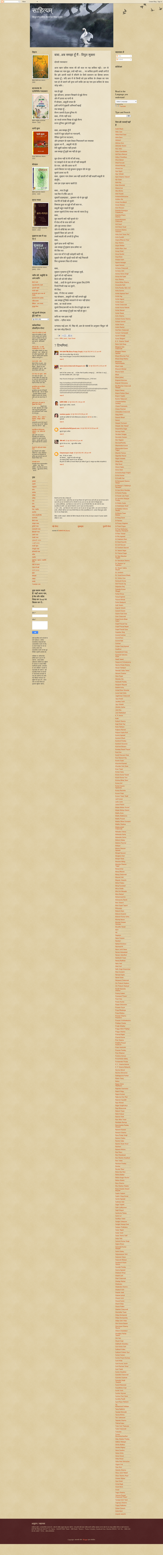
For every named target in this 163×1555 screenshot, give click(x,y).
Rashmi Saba (119, 1141)
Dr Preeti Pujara (120, 526)
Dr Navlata (118, 520)
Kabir (117, 718)
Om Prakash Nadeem (122, 983)
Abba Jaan (118, 132)
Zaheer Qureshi (120, 1508)
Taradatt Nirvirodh (121, 1412)
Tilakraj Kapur (119, 1423)
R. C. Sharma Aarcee (122, 1064)
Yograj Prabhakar (120, 1505)
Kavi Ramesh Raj (121, 758)
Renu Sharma (119, 1183)
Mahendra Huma (120, 834)
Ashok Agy (118, 296)
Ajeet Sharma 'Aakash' (122, 177)
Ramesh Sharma (120, 1132)
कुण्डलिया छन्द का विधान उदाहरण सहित (38, 387)
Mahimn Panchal (120, 843)
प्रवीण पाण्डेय (63, 402)
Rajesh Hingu (119, 1091)
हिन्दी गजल (35, 520)
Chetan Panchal (120, 409)
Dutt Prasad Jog (120, 584)
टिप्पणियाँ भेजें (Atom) (64, 531)
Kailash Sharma (120, 721)
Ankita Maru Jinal (121, 248)
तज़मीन (34, 557)
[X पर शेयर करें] (67, 336)
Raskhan (118, 1146)
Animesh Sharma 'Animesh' (120, 230)
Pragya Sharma (120, 1032)
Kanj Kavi (118, 752)
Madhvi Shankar (120, 824)
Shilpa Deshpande (121, 1315)
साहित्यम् (42, 10)
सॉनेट (33, 554)
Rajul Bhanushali (120, 1108)
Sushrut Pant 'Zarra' (121, 1396)
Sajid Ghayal (119, 1210)
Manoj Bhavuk (120, 871)
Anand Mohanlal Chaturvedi (120, 220)
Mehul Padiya (119, 883)
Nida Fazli (118, 966)
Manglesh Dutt (120, 856)
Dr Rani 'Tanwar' (120, 533)
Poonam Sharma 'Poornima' (120, 1016)
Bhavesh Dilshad (120, 369)
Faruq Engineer (120, 597)
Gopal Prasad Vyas (121, 629)
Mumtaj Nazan (120, 919)
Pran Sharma (119, 1040)
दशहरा (33, 578)
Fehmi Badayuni (120, 602)
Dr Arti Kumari (119, 475)
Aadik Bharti (119, 129)
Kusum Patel (119, 793)
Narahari (118, 941)
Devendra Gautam (121, 437)
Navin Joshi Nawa (121, 949)
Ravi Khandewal (120, 1155)
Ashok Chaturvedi (121, 305)
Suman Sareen (120, 1355)
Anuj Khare (118, 257)
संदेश (119, 56)
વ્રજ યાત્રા (35, 570)
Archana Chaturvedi (121, 268)
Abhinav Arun (119, 143)
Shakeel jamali (120, 1295)
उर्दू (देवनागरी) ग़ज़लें (37, 285)
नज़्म (33, 501)
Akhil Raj (118, 182)
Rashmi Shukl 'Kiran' (122, 1144)
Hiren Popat (119, 676)
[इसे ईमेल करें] (63, 336)
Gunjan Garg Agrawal (122, 646)
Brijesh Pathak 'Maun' (122, 393)
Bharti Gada (119, 366)
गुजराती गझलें (35, 288)
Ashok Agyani (119, 299)
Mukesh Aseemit (120, 914)
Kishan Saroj (119, 772)
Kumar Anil (118, 783)
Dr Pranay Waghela (121, 523)
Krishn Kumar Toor (121, 777)
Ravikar (117, 1166)
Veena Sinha (119, 1453)
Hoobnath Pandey (121, 682)
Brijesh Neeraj (119, 390)
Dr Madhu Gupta (120, 503)
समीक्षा (33, 495)
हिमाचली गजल (36, 532)
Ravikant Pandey (120, 1163)
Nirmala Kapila (120, 975)
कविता (61, 338)
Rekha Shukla (119, 1180)
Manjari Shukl (119, 859)
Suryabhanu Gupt (121, 1388)
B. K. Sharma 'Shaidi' (122, 341)
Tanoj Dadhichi (120, 1409)
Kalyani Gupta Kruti (121, 732)
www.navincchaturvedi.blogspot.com (72, 366)
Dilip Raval (118, 464)
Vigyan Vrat (119, 1464)
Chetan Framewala (121, 406)
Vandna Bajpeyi (120, 1447)
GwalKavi (118, 649)
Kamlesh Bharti (120, 738)
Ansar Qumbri (119, 254)
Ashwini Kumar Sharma (122, 319)
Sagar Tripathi (119, 1204)
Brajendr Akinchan (121, 380)
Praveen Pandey (120, 1050)
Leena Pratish (119, 804)
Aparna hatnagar (120, 262)
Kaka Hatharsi (119, 727)
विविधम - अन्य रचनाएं (37, 303)
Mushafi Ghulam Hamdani (120, 923)
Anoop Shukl (119, 251)
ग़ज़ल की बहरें (35, 567)
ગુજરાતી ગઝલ (36, 540)
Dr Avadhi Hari (120, 478)
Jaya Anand (119, 699)
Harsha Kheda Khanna (122, 665)
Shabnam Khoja (120, 1273)
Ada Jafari (118, 149)
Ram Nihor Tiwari (120, 1119)
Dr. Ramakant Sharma (122, 560)
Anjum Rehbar (119, 245)
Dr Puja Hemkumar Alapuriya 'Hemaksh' (121, 530)
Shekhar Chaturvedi (121, 1309)
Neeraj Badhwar (120, 960)
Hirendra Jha (119, 679)
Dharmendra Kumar (121, 445)
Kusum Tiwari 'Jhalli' (121, 796)
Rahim (117, 1081)
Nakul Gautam (120, 938)
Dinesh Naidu (119, 467)
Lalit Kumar (119, 799)
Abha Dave (118, 137)
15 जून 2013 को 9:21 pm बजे (73, 440)
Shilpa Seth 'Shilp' (121, 1321)
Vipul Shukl (71, 338)
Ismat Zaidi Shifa (120, 693)
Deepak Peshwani (121, 423)
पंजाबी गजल (35, 537)
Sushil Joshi (119, 1390)
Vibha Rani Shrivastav (122, 1461)
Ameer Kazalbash (121, 202)
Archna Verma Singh (122, 274)
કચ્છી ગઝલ (35, 543)
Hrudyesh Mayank (121, 685)
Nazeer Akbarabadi (121, 952)
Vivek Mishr (119, 1487)
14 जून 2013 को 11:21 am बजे (92, 351)
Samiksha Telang (120, 1213)
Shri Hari (118, 1338)
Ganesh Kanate (120, 611)
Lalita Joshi (119, 802)
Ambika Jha (119, 199)
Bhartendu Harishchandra (120, 362)
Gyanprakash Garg (121, 652)
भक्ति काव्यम (35, 301)
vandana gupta (65, 414)
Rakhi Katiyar (119, 1114)
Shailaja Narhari (120, 1281)
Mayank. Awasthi (120, 880)
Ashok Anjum (119, 302)
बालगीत (34, 512)
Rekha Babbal (119, 1175)
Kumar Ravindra (120, 790)
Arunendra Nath (120, 285)
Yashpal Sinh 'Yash (121, 1500)
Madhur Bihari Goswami (123, 821)
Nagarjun (118, 935)
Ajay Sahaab (119, 174)
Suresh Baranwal (120, 1385)
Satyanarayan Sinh (121, 1254)
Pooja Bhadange (120, 1010)
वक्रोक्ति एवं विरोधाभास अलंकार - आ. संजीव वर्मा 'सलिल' (38, 431)
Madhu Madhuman (121, 816)
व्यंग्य (33, 489)
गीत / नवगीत (35, 509)
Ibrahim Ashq (119, 687)
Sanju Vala (118, 1238)
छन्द (33, 504)
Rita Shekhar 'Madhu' (122, 1186)
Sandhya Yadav (120, 1218)
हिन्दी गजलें (35, 282)
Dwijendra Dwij (120, 586)
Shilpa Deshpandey (121, 1318)
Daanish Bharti (120, 417)
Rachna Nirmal (120, 1070)
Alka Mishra (119, 191)
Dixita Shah (119, 470)
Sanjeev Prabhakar (121, 1227)
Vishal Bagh (119, 1484)
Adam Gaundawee (121, 151)
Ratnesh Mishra (120, 1149)
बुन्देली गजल (35, 526)
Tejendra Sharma (120, 1420)
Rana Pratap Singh (121, 1135)
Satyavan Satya (120, 1257)
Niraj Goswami (120, 972)
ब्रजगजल (34, 518)
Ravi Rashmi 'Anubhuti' (122, 1158)
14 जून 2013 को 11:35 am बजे (97, 366)
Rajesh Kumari (120, 1094)
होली (33, 573)
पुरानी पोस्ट (107, 526)
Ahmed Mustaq (120, 165)
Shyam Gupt (119, 1341)
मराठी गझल (35, 546)
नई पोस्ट (55, 526)
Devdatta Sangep (120, 434)
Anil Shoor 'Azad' (120, 227)
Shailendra (118, 1284)
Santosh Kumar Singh (122, 1241)
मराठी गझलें (35, 290)
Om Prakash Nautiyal (122, 986)
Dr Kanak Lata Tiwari (122, 496)
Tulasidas (118, 1432)
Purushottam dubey (121, 1059)
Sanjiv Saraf (119, 1233)
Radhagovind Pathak (122, 1075)
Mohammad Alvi (120, 897)
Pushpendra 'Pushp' (121, 1061)
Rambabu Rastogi (121, 1122)
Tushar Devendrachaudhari (121, 1435)
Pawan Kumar (119, 1002)
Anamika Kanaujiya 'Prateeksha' (121, 211)
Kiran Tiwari (119, 769)
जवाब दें (62, 359)
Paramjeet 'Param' (121, 996)
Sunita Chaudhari (120, 1372)
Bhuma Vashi (119, 372)
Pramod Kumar (120, 1037)
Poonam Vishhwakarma (123, 1020)
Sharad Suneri (119, 1301)
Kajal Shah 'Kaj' (120, 724)
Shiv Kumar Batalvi (121, 1323)
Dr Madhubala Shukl (121, 506)
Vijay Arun (118, 1467)
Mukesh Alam (119, 911)
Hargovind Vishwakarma (123, 662)
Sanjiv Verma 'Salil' (121, 1235)
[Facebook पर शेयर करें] (69, 336)
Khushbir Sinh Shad (121, 766)
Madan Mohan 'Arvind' (122, 807)
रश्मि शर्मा (62, 440)
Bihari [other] (119, 377)
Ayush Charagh (120, 336)
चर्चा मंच (89, 417)
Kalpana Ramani (120, 730)
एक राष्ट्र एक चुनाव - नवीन (39, 374)
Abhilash (118, 140)
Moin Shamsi (119, 902)
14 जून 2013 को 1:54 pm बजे (76, 402)
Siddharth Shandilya (121, 1344)
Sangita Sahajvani (121, 1221)
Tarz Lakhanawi (120, 1417)
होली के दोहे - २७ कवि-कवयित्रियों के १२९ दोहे (38, 347)
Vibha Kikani (119, 1459)
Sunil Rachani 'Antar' (122, 1366)
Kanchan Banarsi (120, 746)
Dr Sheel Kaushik (121, 542)
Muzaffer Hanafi (120, 927)
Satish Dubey (119, 1251)
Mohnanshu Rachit (121, 900)
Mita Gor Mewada (121, 891)
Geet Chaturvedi (120, 616)
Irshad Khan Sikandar (122, 690)
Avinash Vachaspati (121, 333)
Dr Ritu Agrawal (120, 536)
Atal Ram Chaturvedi (122, 330)
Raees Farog (119, 1078)
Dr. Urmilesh (119, 572)
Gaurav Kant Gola (121, 613)
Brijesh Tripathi (120, 396)
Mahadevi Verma (120, 832)
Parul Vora (118, 999)
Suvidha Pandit (120, 1399)
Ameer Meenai (120, 205)
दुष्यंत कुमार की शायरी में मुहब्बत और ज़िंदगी (38, 403)
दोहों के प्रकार (36, 564)
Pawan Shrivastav (121, 1004)
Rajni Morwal (119, 1102)
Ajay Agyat (118, 171)
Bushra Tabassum (121, 399)
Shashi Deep (119, 1304)
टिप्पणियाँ (120, 59)
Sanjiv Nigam (119, 1230)
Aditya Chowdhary (121, 157)
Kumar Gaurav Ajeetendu (120, 786)
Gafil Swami (119, 605)
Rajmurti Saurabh (120, 1100)
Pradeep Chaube (120, 1023)
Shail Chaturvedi (120, 1278)
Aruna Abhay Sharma (122, 282)
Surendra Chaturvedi (121, 1375)
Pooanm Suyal (120, 1007)
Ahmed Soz (119, 168)
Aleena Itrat (119, 188)
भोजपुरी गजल (35, 549)
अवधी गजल (35, 535)
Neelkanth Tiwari (120, 958)
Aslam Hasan (119, 324)
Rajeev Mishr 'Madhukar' (119, 1085)
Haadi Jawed (119, 659)
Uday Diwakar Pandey (122, 1439)
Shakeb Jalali (119, 1292)
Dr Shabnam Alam (121, 539)
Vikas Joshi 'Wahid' (121, 1473)
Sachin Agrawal (120, 1199)
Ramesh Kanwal (120, 1129)
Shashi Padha (119, 1306)
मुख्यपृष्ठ (80, 526)
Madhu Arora (119, 813)
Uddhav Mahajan (120, 1442)
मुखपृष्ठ (34, 481)
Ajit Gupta (118, 179)
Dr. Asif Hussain (120, 545)
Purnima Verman (120, 1056)
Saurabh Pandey (120, 1267)
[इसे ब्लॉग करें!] (65, 336)
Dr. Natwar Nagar (120, 550)
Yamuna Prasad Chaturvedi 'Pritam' (121, 1496)
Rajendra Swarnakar (121, 1088)
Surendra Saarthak (121, 1377)
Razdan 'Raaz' (119, 1169)
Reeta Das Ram (120, 1172)
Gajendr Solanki (120, 608)
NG (116, 932)
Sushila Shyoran (120, 1393)
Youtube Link (36, 584)
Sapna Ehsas (119, 1244)
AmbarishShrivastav (121, 196)
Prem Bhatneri (120, 1053)
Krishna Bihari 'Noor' (121, 780)
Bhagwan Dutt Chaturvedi (119, 347)
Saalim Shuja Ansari (121, 1196)
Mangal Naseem (120, 853)
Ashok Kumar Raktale (122, 307)
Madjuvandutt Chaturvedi (119, 828)
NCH (116, 930)
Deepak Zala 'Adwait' (122, 426)
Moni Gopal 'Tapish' (121, 905)
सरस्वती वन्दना (36, 462)
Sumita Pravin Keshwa (122, 1358)
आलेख (34, 492)
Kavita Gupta (119, 760)
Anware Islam (119, 259)
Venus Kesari (119, 1456)
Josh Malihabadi (120, 713)
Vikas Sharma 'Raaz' (122, 1476)
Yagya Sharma (120, 1492)
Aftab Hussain (119, 163)
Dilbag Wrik (119, 461)
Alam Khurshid (120, 185)
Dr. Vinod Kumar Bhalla (122, 575)
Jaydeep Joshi (120, 701)
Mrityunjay (118, 908)
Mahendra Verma (120, 837)
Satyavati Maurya (121, 1260)
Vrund (117, 1490)
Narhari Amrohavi (120, 944)
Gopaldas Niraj (120, 632)
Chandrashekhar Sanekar (120, 402)
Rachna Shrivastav (121, 1073)
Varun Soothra (119, 1450)
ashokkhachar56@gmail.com (70, 428)
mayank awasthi (120, 1514)
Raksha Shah (119, 1117)
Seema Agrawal (120, 1270)
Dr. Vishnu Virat (120, 578)
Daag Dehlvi (119, 414)
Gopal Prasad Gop (121, 624)
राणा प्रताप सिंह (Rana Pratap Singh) (71, 351)
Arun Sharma (119, 279)
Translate (123, 106)
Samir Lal (118, 1216)
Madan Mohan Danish (122, 810)
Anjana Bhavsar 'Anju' (122, 240)
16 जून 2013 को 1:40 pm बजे (82, 453)
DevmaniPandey (120, 443)
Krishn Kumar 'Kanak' (122, 775)
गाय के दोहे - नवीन (37, 361)
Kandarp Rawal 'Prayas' (122, 749)
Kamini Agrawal (120, 735)
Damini (117, 420)
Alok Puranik (119, 194)
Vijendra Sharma (120, 1470)
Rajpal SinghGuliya (121, 1105)
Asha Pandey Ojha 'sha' (123, 288)
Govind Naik (119, 641)
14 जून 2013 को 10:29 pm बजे (89, 428)
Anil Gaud (118, 224)
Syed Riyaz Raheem (122, 1402)
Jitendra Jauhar (120, 707)
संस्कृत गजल (35, 523)
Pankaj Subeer (120, 993)
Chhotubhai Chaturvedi (122, 412)
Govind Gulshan (120, 635)
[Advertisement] (81, 550)
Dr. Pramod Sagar (121, 553)
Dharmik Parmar (120, 453)
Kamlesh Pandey (120, 741)
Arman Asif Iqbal (120, 276)
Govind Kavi (119, 638)
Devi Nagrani (119, 440)
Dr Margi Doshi (120, 518)
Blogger (85, 1539)
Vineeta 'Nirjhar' (120, 1478)
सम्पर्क (33, 581)
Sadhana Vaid (119, 1202)
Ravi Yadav (119, 1160)
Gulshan (118, 643)
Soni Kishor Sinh (120, 1346)
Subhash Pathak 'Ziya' (122, 1352)
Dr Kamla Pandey (121, 493)
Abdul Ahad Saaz (120, 134)
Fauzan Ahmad (120, 599)
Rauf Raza (118, 1152)
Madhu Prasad (120, 819)
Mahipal (117, 846)
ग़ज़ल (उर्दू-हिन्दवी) (37, 515)
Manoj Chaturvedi (121, 874)
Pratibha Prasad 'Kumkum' (120, 1043)
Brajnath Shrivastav (121, 383)
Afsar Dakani (119, 160)
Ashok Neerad (119, 310)
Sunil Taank (119, 1369)
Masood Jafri (119, 877)
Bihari (117, 374)
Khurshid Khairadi (121, 763)
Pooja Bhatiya (119, 1013)
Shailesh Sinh (119, 1290)
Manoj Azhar (119, 869)
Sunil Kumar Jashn (121, 1363)
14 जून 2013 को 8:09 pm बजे (79, 414)
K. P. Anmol (119, 715)
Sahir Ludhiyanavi (121, 1207)
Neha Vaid (118, 963)
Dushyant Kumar (120, 581)
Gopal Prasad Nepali (122, 626)
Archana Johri (119, 271)
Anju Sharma (119, 243)
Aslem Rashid (119, 327)
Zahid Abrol (119, 1511)
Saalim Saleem (120, 1193)
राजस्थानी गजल (36, 529)
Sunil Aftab (118, 1361)
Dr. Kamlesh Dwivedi (122, 547)
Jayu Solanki (119, 704)
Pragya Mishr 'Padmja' (122, 1029)
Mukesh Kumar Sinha (122, 917)
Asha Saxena (119, 290)
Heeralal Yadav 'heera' (122, 670)
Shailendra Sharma (121, 1287)
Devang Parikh (120, 431)
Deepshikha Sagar (121, 429)
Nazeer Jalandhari (121, 955)
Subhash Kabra (120, 1349)
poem (65, 338)
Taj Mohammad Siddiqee (122, 1405)
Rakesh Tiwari (119, 1111)
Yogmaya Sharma (121, 1503)
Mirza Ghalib (119, 888)
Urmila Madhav (120, 1445)
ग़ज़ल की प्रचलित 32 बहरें (39, 332)
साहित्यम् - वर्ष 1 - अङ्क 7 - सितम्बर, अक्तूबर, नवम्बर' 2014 (39, 418)
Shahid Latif (119, 1275)
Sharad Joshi (119, 1298)
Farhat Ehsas (119, 594)
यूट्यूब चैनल (35, 306)
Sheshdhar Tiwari (120, 1312)
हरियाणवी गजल (36, 551)
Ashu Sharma (119, 316)
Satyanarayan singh (66, 453)
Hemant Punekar (120, 673)
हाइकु (33, 506)
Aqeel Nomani (119, 265)
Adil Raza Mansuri (121, 154)
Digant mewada (120, 458)
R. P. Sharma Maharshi (122, 1067)
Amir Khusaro (119, 208)
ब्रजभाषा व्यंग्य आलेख (37, 298)
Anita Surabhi (119, 237)
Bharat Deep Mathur (121, 359)
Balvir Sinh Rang (120, 344)
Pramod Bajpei (120, 1034)
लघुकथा (34, 487)
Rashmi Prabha (120, 1138)
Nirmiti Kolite (119, 977)
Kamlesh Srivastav (121, 744)
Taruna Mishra (119, 1415)
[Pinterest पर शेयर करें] (71, 336)
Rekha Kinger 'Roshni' (122, 1177)
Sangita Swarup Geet (122, 1224)
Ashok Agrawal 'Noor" (122, 293)
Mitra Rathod (119, 894)
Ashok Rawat (119, 313)
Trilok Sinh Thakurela (122, 1426)
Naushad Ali (119, 946)
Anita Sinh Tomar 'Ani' (122, 234)
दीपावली (34, 576)
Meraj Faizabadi (120, 886)
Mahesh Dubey (120, 840)
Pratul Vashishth (120, 1047)
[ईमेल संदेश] (58, 335)
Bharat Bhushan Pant (122, 356)
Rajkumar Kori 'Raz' (121, 1097)
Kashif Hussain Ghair (122, 755)
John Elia (118, 710)
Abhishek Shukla (120, 146)
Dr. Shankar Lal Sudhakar (120, 564)
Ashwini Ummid (120, 321)
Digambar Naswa (120, 456)
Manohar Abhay (120, 861)
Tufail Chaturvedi (120, 1429)
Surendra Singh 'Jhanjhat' (120, 1381)
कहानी (33, 484)
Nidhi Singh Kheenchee (122, 969)
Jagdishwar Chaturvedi (122, 696)
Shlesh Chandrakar (121, 1331)
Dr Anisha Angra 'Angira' (123, 473)
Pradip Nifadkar (120, 1026)
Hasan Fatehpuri (120, 668)
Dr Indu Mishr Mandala (122, 490)
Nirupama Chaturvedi (122, 980)
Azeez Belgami (120, 338)
